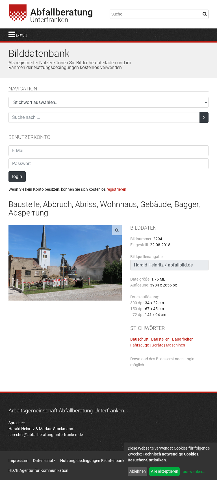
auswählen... (194, 471)
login (17, 176)
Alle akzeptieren (164, 471)
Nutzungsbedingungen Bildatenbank (92, 460)
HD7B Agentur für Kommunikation (38, 470)
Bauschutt (139, 339)
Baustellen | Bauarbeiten (172, 339)
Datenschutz (44, 460)
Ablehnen (137, 471)
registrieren (116, 189)
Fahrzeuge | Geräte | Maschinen (157, 345)
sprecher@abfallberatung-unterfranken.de (45, 434)
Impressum (18, 460)
